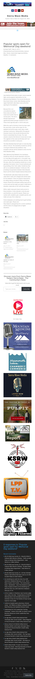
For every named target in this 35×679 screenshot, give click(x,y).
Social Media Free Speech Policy (20, 677)
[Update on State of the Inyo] (9, 256)
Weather (6, 55)
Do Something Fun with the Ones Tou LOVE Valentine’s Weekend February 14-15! (17, 588)
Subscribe (26, 289)
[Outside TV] (17, 512)
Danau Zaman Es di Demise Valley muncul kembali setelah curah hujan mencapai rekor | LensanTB (17, 626)
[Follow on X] (19, 10)
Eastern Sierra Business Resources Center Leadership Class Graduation (18, 613)
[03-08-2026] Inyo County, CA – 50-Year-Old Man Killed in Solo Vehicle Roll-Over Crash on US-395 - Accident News (18, 574)
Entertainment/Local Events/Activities (14, 51)
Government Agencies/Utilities (19, 53)
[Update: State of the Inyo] (22, 238)
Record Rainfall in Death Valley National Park (18, 621)
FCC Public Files (17, 319)
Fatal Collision (18, 576)
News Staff (8, 49)
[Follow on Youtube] (22, 10)
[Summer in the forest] (9, 238)
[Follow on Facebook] (12, 10)
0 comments (12, 55)
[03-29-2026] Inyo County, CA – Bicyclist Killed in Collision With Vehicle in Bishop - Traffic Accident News (18, 558)
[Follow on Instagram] (16, 10)
